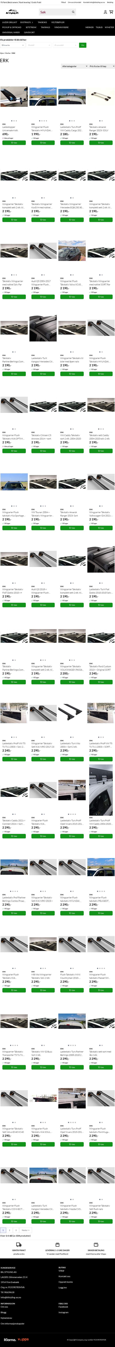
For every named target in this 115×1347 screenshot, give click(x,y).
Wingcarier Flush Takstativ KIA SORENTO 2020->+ (40, 822)
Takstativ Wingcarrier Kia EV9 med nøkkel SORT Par (41, 206)
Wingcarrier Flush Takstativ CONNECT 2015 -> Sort (12, 1207)
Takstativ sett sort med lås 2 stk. (100, 1053)
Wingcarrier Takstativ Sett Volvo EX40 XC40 (13, 1130)
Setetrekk (31, 27)
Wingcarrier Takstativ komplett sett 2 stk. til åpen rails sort (12, 206)
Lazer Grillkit (9, 22)
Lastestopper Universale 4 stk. (10, 129)
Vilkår (61, 1270)
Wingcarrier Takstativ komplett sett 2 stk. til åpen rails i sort (99, 206)
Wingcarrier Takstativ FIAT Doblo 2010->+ (12, 591)
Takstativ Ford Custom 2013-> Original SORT (100, 668)
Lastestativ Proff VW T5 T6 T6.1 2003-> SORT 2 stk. (100, 745)
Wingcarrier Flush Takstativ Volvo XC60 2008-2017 (70, 283)
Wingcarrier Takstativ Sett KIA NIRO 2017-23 (42, 745)
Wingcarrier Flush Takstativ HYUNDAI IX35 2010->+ (41, 129)
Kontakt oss (64, 1276)
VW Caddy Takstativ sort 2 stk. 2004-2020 (70, 437)
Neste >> (26, 1230)
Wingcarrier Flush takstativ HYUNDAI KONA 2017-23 (70, 899)
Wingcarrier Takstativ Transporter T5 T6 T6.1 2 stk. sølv (13, 1053)
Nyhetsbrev (6, 1318)
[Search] (73, 12)
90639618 (9, 1292)
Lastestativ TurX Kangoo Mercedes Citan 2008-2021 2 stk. (43, 360)
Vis (82, 45)
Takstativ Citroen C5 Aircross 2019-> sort (41, 437)
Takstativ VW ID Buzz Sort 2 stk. (41, 1053)
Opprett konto (66, 1281)
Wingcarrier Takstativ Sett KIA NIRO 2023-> (42, 899)
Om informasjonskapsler (12, 1323)
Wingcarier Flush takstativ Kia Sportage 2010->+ (13, 514)
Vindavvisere (61, 27)
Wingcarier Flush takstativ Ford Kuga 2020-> (98, 1130)
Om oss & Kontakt (74, 2)
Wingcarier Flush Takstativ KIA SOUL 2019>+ (40, 1130)
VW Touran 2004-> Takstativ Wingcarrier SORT (41, 514)
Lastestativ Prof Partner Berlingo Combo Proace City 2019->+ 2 (14, 899)
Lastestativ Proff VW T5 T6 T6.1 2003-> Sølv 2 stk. (13, 745)
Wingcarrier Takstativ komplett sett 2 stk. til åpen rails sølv (41, 668)
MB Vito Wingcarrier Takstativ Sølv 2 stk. (41, 976)
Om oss (4, 1306)
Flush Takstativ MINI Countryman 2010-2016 (70, 976)
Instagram (63, 1312)
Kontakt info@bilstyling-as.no (94, 2)
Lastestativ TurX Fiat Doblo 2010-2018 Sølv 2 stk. (100, 591)
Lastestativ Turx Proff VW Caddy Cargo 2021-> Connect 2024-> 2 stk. (71, 129)
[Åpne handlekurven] (111, 12)
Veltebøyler (57, 22)
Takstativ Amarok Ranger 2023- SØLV (98, 129)
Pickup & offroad (11, 27)
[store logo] (12, 12)
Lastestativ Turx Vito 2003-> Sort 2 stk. (70, 745)
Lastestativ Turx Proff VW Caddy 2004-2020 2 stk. (101, 822)
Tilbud (63, 2)
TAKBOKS (42, 22)
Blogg (3, 1312)
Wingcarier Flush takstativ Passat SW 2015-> (99, 976)
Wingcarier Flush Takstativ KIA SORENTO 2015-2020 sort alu (13, 976)
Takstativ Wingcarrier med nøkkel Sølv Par (12, 283)
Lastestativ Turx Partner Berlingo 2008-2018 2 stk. (71, 1053)
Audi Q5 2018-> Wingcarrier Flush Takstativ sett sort (40, 591)
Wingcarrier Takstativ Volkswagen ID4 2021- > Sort (100, 514)
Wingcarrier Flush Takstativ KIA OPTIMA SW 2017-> (13, 437)
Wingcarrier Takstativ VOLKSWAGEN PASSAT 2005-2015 (71, 668)
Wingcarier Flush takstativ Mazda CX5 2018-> (70, 1207)
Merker (90, 27)
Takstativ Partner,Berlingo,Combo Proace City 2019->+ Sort (14, 668)
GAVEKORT (29, 32)
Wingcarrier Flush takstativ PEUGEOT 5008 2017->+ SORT (99, 899)
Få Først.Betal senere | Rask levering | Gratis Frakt (21, 2)
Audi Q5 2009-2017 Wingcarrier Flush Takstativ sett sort (41, 283)
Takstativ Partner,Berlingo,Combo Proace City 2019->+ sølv (14, 360)
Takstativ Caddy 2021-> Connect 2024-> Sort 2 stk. (13, 822)
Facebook (63, 1306)
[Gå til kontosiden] (105, 12)
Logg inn (63, 1287)
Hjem (2, 53)
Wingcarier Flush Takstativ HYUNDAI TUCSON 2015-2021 (99, 360)
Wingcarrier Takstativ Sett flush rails (99, 1207)
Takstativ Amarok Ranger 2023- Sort (69, 514)
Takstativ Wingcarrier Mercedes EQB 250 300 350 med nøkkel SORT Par (71, 206)
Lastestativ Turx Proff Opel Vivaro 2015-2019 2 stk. (71, 822)
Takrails (45, 27)
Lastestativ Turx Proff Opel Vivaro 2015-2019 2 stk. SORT (71, 1130)
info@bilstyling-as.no (11, 1297)
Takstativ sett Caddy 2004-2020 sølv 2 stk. (99, 437)
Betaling (110, 2)
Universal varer (11, 32)
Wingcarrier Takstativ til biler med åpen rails (71, 360)
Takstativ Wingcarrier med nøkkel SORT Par (99, 283)
